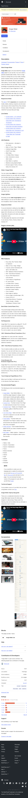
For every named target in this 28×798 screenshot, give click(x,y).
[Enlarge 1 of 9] (11, 541)
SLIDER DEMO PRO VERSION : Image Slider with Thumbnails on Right (13, 134)
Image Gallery (6, 393)
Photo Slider (15, 688)
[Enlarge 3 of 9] (11, 556)
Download (4, 35)
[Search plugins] (15, 14)
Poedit (12, 481)
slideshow (24, 688)
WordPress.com (5, 767)
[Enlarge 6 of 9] (11, 577)
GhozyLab (12, 31)
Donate (17, 760)
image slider (23, 686)
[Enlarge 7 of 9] (25, 541)
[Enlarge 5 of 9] (11, 570)
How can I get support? (7, 646)
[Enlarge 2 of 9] (11, 549)
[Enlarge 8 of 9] (25, 615)
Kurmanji (6, 780)
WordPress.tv (5, 762)
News (2, 747)
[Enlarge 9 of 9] (25, 622)
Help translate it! (23, 9)
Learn (2, 756)
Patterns (17, 751)
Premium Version (5, 64)
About (2, 744)
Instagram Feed (7, 407)
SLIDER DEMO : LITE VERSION (13, 116)
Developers (4, 760)
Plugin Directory (4, 5)
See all (25, 714)
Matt (3, 769)
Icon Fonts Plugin (7, 412)
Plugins (16, 749)
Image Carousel (7, 426)
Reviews (5, 44)
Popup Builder (6, 418)
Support (4, 54)
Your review (4, 714)
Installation (5, 47)
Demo (22, 62)
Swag (17, 762)
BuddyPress (4, 774)
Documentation (11, 62)
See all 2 (25, 683)
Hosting (3, 749)
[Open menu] (26, 2)
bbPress (4, 771)
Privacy (3, 751)
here (15, 489)
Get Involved (18, 756)
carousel (18, 686)
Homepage (4, 62)
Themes (16, 747)
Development (6, 51)
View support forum (6, 724)
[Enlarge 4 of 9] (11, 563)
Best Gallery (6, 432)
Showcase (17, 744)
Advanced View (5, 692)
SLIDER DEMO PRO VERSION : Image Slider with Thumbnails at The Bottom (13, 120)
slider (5, 102)
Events (16, 758)
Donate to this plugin (6, 736)
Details (4, 41)
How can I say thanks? (6, 650)
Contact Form (6, 403)
